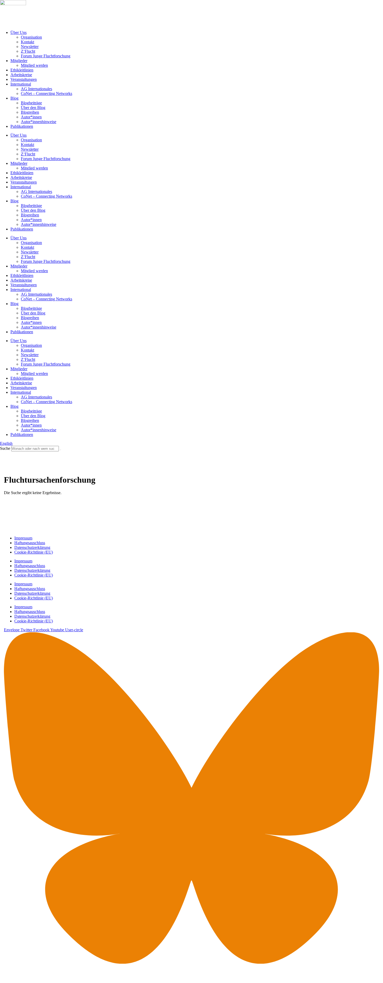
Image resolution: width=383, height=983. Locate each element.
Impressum (23, 538)
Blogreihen (30, 112)
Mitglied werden (34, 65)
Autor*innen (31, 117)
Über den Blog (33, 107)
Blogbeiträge (31, 103)
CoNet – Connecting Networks (46, 93)
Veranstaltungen (23, 79)
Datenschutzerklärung (32, 547)
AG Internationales (36, 89)
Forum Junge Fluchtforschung (45, 56)
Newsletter (30, 46)
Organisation (31, 37)
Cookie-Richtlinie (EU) (33, 552)
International (20, 84)
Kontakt (27, 42)
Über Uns (18, 32)
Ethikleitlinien (21, 70)
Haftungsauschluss (29, 543)
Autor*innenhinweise (38, 121)
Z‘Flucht (28, 51)
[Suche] (60, 449)
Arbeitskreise (21, 74)
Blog (14, 98)
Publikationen (21, 126)
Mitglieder (18, 60)
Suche (5, 448)
